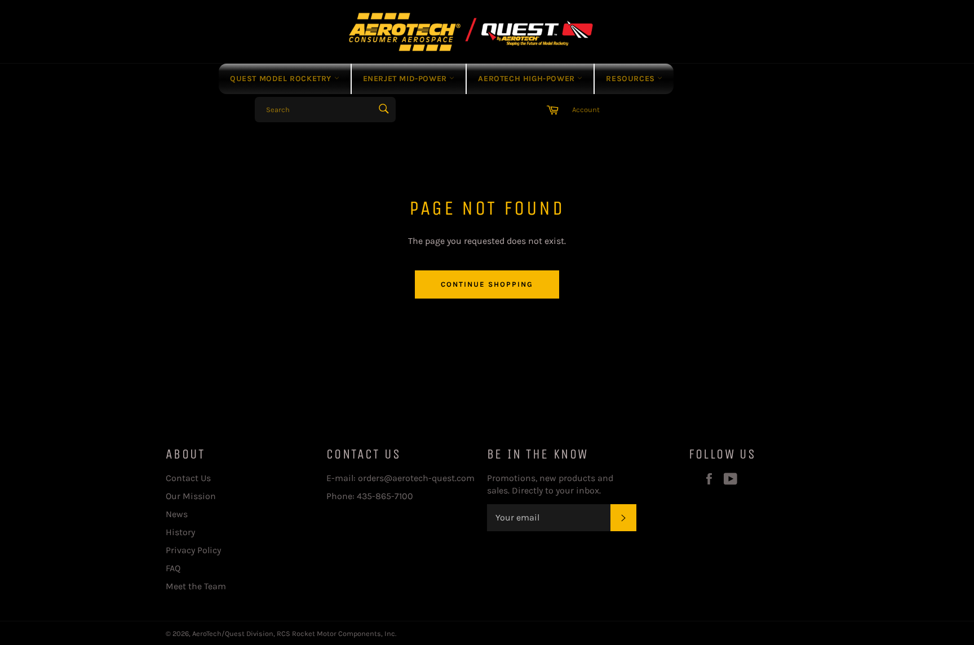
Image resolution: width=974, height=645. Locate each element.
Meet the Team (196, 586)
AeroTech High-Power (527, 78)
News (177, 514)
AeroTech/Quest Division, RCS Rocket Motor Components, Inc (293, 633)
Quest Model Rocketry (282, 78)
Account (586, 109)
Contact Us (188, 478)
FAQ (173, 568)
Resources (631, 78)
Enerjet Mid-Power (406, 78)
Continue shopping (487, 284)
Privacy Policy (193, 550)
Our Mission (191, 496)
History (180, 532)
